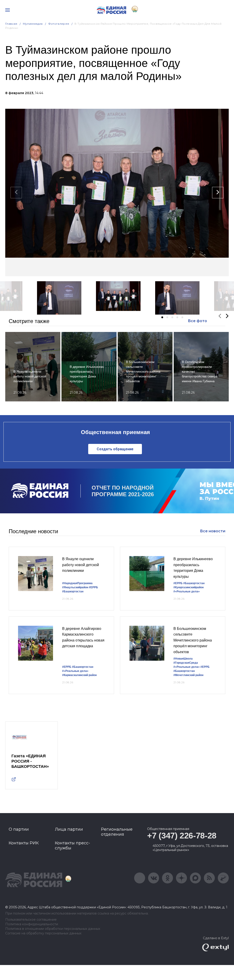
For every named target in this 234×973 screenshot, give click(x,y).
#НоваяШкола (183, 658)
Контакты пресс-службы (72, 845)
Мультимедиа (33, 23)
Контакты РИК (24, 843)
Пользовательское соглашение (31, 920)
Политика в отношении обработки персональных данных (52, 929)
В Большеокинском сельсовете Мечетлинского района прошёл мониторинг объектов (192, 640)
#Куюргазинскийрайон (188, 587)
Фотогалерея (58, 23)
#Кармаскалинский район (79, 675)
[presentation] (16, 192)
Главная (11, 23)
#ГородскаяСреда (185, 662)
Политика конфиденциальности (31, 924)
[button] (162, 317)
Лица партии (69, 829)
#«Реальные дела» (186, 591)
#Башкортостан (72, 591)
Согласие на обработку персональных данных (43, 933)
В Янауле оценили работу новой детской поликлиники (80, 565)
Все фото (197, 321)
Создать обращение (115, 449)
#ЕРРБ (93, 587)
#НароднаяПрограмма (77, 583)
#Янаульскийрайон (75, 587)
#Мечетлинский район (188, 675)
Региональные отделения (117, 832)
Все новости (212, 531)
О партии (19, 829)
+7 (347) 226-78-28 (181, 835)
